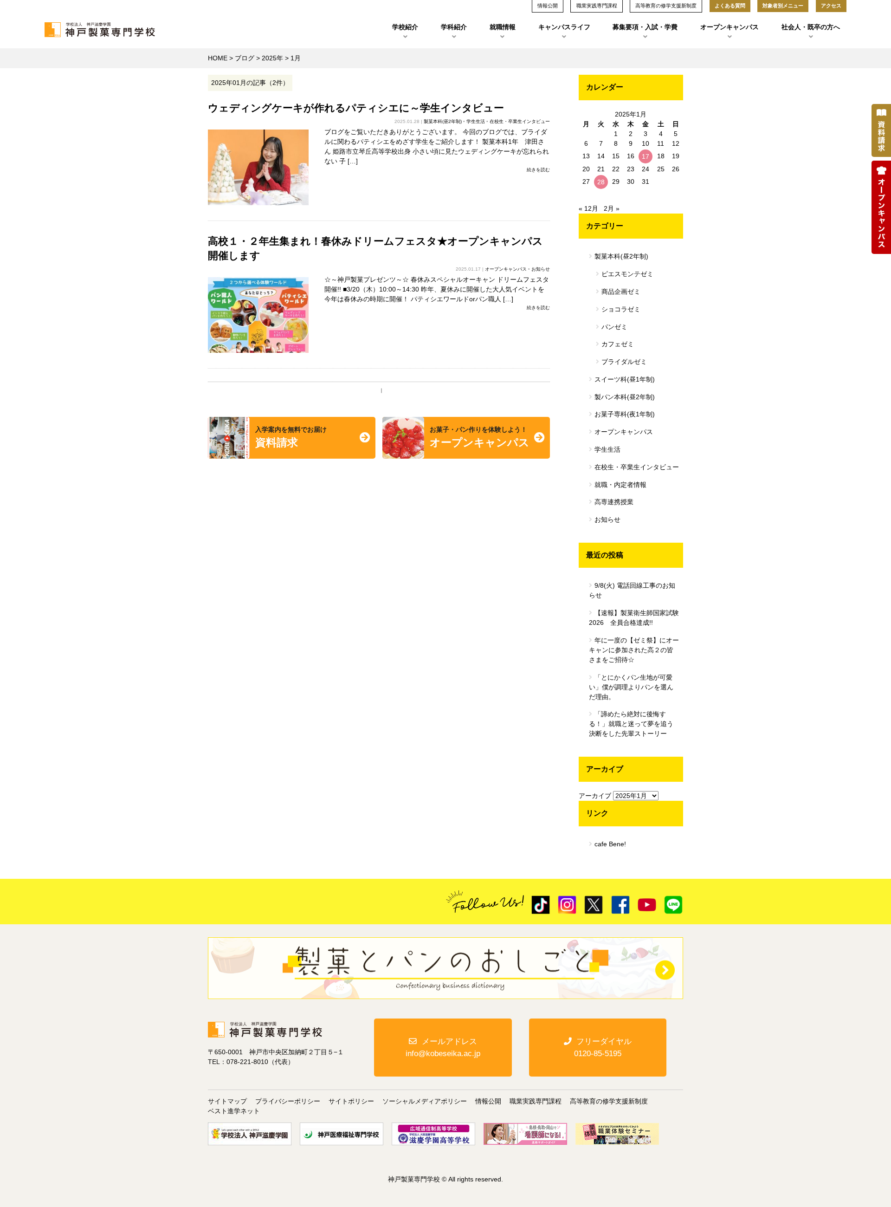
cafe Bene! (610, 844)
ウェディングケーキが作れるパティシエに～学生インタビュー (356, 108)
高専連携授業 (613, 502)
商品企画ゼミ (620, 291)
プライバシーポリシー (287, 1101)
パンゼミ (614, 327)
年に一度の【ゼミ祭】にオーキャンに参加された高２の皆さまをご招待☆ (634, 649)
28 (601, 182)
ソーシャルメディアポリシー (424, 1101)
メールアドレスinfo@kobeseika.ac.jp (443, 1047)
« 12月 (588, 208)
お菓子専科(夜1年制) (624, 414)
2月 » (612, 208)
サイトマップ (227, 1101)
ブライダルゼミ (624, 361)
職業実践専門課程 (536, 1101)
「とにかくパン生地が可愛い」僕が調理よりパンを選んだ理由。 (631, 687)
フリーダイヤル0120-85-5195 (603, 1047)
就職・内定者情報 (620, 484)
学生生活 (475, 121)
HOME (217, 58)
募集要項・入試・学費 (645, 27)
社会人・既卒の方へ (810, 27)
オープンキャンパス (729, 27)
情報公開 (488, 1101)
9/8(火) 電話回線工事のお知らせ (632, 590)
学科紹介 (454, 27)
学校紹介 (405, 27)
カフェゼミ (617, 344)
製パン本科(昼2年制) (624, 397)
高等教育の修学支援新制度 (609, 1101)
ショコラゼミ (620, 309)
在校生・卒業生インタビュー (520, 121)
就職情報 (503, 27)
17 (645, 156)
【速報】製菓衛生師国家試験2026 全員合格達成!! (634, 617)
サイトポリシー (351, 1101)
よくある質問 (730, 5)
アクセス (831, 5)
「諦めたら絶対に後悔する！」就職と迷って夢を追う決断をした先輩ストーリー (631, 723)
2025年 (272, 58)
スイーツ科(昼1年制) (624, 379)
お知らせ (540, 269)
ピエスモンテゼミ (627, 274)
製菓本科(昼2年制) (443, 121)
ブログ (244, 58)
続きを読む (538, 169)
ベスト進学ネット (234, 1111)
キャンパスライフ (564, 27)
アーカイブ (595, 795)
